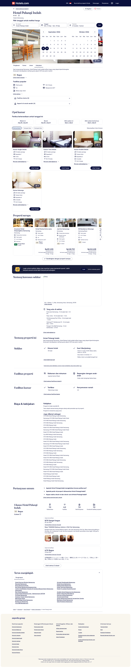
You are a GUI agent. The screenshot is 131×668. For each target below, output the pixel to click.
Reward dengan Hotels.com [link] (107, 635)
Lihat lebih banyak (49, 359)
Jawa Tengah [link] (27, 609)
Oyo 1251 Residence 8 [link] (21, 603)
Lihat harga (35, 168)
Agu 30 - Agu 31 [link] (46, 122)
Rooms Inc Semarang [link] (21, 601)
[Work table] (70, 538)
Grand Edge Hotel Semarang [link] (24, 600)
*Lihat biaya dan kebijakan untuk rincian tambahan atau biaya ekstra (62, 366)
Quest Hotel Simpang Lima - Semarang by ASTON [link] (30, 593)
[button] (50, 41)
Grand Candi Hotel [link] (62, 597)
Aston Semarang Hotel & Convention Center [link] (70, 598)
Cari (99, 25)
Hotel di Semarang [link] (36, 609)
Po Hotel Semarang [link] (21, 595)
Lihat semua (16, 94)
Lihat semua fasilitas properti (52, 381)
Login (117, 3)
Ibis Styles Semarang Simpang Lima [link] (25, 587)
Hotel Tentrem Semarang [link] (64, 587)
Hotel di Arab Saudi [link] (17, 638)
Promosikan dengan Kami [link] (62, 634)
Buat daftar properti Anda (82, 3)
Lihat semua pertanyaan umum (52, 497)
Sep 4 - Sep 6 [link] (69, 122)
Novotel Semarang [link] (21, 584)
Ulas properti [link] (37, 635)
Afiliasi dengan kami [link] (61, 628)
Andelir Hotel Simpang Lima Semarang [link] (68, 592)
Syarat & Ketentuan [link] (83, 626)
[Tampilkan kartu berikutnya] (101, 237)
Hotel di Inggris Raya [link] (17, 649)
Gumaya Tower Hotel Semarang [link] (24, 597)
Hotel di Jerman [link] (16, 641)
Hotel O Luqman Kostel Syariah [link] (66, 589)
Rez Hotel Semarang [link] (21, 592)
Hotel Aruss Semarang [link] (63, 584)
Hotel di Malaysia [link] (16, 629)
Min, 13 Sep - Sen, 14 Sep (52, 26)
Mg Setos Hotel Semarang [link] (65, 600)
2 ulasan (16, 514)
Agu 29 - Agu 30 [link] (23, 122)
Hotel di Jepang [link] (16, 635)
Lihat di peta (48, 304)
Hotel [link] (14, 609)
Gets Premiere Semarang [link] (64, 601)
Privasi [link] (80, 629)
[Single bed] (48, 538)
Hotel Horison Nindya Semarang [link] (25, 582)
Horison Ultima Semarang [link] (64, 595)
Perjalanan (105, 3)
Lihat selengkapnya (49, 332)
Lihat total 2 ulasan (19, 77)
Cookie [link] (80, 632)
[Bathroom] (55, 538)
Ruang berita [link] (59, 631)
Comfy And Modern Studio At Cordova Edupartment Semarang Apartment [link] (34, 589)
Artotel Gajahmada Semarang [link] (66, 582)
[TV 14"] (63, 538)
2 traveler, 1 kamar (78, 26)
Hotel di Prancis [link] (16, 652)
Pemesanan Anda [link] (38, 626)
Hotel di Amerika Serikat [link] (18, 632)
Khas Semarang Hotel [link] (21, 585)
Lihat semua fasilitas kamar (52, 394)
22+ (98, 61)
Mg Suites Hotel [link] (20, 598)
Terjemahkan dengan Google (53, 525)
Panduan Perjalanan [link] (105, 632)
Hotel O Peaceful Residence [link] (65, 593)
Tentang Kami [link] (104, 626)
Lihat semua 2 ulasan (52, 565)
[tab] (19, 577)
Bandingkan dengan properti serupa (58, 259)
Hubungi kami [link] (37, 632)
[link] (97, 8)
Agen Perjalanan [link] (60, 637)
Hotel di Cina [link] (15, 646)
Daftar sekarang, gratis (94, 269)
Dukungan (96, 3)
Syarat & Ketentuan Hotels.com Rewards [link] (86, 640)
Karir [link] (101, 629)
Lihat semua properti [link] (22, 9)
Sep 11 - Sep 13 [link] (92, 122)
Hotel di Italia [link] (15, 644)
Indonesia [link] (19, 609)
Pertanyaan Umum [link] (39, 629)
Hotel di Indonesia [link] (17, 626)
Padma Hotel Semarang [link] (64, 585)
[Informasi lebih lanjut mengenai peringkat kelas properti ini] (19, 15)
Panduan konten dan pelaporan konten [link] (86, 636)
